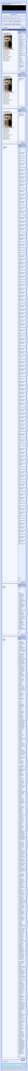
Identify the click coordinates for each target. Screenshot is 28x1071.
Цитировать (23, 107)
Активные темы (14, 14)
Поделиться (21, 31)
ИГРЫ (13, 24)
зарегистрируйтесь (17, 21)
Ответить (23, 27)
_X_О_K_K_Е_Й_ (7, 24)
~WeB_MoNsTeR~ (7, 33)
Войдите (10, 21)
